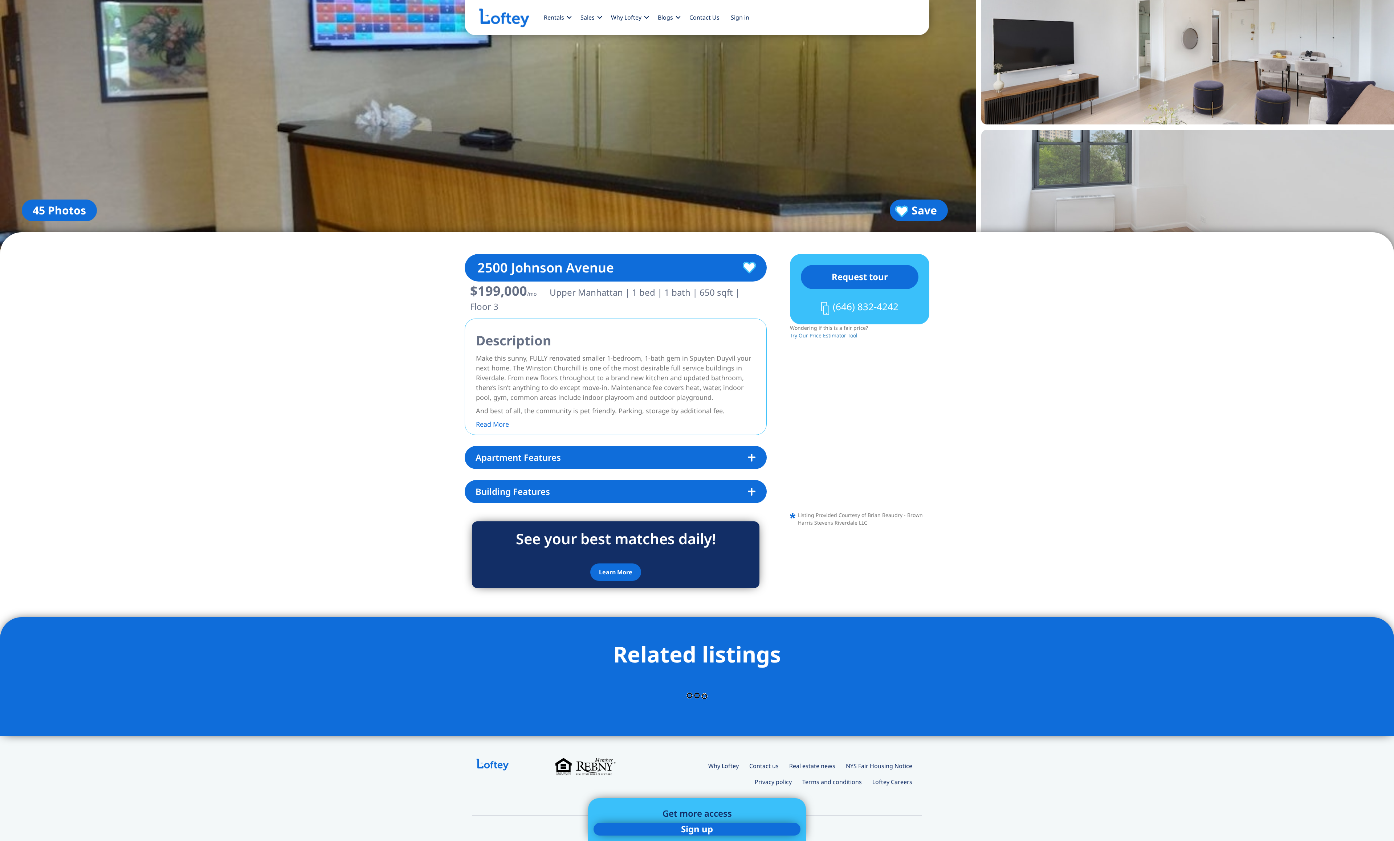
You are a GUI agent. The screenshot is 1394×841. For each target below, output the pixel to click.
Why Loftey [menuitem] (626, 17)
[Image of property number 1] (488, 127)
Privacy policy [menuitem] (773, 782)
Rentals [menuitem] (554, 17)
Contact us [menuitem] (764, 766)
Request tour (860, 277)
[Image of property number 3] (1187, 192)
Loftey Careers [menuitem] (892, 782)
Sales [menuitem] (587, 17)
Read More (492, 424)
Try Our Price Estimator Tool (823, 335)
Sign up (697, 829)
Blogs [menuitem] (665, 17)
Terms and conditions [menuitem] (832, 782)
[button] (569, 17)
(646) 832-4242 (865, 306)
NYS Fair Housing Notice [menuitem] (879, 766)
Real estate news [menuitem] (812, 766)
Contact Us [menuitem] (704, 17)
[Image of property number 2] (1187, 62)
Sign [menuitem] (740, 17)
